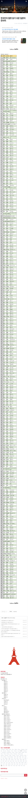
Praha (5, 753)
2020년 (5, 686)
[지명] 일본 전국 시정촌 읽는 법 (6, 622)
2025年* (5, 695)
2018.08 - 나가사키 (7, 725)
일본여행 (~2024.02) (6, 714)
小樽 (20, 758)
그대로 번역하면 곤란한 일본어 (6, 627)
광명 (21, 761)
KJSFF (21, 750)
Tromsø (17, 755)
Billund (16, 749)
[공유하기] (4, 612)
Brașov (19, 749)
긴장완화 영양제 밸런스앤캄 (8, 39)
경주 (13, 761)
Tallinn (10, 755)
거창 (8, 761)
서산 (25, 764)
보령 (12, 764)
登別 (9, 759)
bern (13, 749)
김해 (19, 762)
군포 (14, 762)
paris (2, 753)
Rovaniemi (15, 753)
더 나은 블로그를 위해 (4, 673)
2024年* (6, 694)
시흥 (19, 765)
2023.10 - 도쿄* (7, 735)
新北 (25, 758)
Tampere (13, 755)
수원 (14, 765)
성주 (6, 765)
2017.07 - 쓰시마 (7, 721)
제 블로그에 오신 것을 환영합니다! (6, 674)
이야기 (5, 704)
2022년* (6, 688)
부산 (14, 764)
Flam (12, 750)
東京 (4, 759)
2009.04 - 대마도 (7, 715)
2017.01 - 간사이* (7, 719)
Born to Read (6, 700)
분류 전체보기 (4, 678)
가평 (3, 761)
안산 (24, 765)
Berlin (10, 749)
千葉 (3, 758)
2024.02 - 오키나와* (7, 736)
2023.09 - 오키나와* (7, 733)
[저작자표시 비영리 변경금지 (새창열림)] (15, 611)
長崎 (21, 759)
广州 (23, 758)
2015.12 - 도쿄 (6, 716)
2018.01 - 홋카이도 (7, 723)
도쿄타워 (4, 8)
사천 (20, 764)
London (16, 752)
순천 (16, 765)
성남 (4, 765)
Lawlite (24, 796)
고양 (18, 761)
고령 (16, 761)
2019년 (5, 684)
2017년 (5, 681)
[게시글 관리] (6, 612)
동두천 (9, 764)
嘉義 (9, 758)
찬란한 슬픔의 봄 (4, 796)
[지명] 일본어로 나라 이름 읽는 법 (7, 620)
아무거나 (6, 702)
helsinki (15, 750)
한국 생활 (4, 680)
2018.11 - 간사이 (7, 728)
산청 (22, 764)
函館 (20, 756)
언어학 (5, 707)
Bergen (7, 749)
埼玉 (12, 758)
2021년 (5, 687)
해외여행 (4, 739)
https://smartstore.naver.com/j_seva (8, 37)
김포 (17, 762)
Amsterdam (3, 749)
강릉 (6, 761)
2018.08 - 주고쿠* (7, 726)
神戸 (15, 759)
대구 (4, 764)
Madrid (20, 752)
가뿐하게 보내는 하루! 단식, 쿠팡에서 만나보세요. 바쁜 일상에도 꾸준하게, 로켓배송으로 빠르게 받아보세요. (14, 32)
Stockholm (6, 755)
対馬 (17, 758)
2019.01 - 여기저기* (7, 729)
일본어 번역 (6, 711)
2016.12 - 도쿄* (7, 718)
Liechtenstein (9, 752)
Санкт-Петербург (10, 756)
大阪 (15, 758)
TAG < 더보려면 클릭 (5, 747)
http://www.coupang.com (6, 27)
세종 (9, 765)
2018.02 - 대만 (6, 740)
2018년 (5, 683)
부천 (17, 764)
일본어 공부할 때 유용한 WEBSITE (7, 636)
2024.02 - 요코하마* (7, 737)
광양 (23, 761)
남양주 (22, 762)
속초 (11, 765)
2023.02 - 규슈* (7, 730)
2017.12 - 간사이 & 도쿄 (8, 722)
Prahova (8, 753)
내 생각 (6, 701)
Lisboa (13, 752)
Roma (12, 753)
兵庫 (17, 756)
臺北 (18, 759)
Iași (18, 750)
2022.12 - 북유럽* (7, 743)
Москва (5, 756)
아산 (21, 765)
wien (25, 755)
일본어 (5, 617)
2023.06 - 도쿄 (6, 732)
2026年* (5, 697)
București (4, 750)
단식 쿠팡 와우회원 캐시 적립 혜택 (10, 29)
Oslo (26, 752)
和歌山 (6, 758)
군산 (9, 762)
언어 (2, 617)
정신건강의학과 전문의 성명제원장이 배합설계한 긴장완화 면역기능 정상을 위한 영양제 (10, 41)
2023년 (6, 690)
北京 (23, 756)
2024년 (5, 691)
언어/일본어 (25, 23)
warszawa (21, 755)
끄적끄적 (4, 698)
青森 (23, 759)
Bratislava (23, 749)
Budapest (8, 750)
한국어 (5, 708)
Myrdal (23, 752)
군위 (12, 762)
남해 (25, 762)
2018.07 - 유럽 (7, 742)
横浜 (7, 759)
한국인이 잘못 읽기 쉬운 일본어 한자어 (13, 19)
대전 (6, 764)
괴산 (4, 762)
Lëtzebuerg (4, 752)
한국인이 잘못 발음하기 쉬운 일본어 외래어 (8, 628)
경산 (11, 761)
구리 (7, 762)
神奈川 (12, 759)
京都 (15, 756)
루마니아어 (6, 712)
